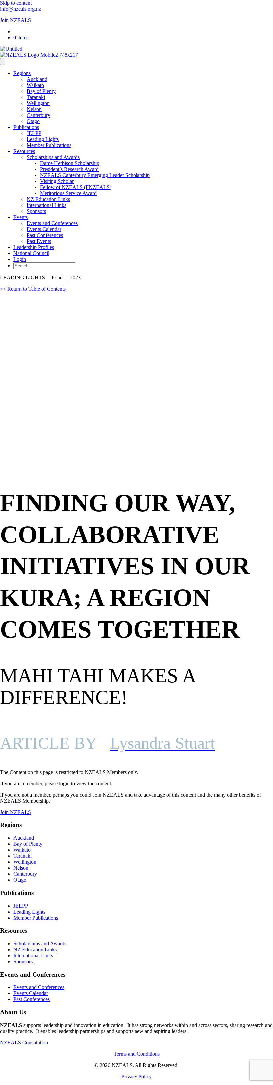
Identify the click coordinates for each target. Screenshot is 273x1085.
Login (19, 259)
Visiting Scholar (57, 181)
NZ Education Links (48, 199)
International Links (46, 205)
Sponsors (36, 211)
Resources (24, 151)
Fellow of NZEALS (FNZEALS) (75, 187)
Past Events (39, 241)
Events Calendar (44, 229)
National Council (31, 253)
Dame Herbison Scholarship (69, 163)
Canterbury (38, 115)
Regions (22, 73)
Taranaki (36, 97)
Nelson (34, 109)
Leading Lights (43, 139)
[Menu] (2, 61)
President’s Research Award (69, 169)
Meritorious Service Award (68, 193)
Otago (33, 121)
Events (20, 217)
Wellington (38, 103)
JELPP (34, 133)
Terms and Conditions (137, 1054)
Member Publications (49, 145)
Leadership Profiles (33, 247)
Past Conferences (45, 235)
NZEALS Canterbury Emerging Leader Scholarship (95, 175)
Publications (26, 127)
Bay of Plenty (41, 91)
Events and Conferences (52, 223)
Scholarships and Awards (53, 157)
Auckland (37, 79)
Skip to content (16, 3)
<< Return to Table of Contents (33, 289)
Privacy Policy (136, 1076)
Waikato (35, 85)
